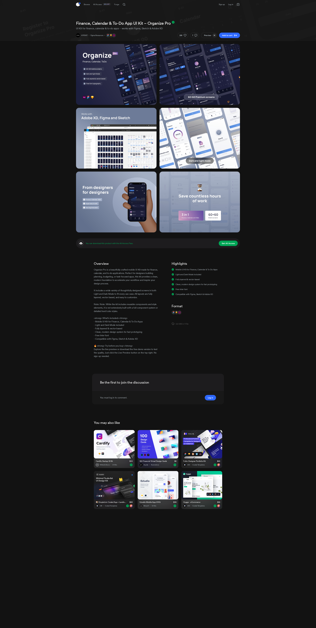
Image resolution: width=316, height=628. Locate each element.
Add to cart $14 (229, 35)
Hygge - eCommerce (191, 502)
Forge (116, 4)
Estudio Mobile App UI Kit (150, 502)
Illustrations (155, 465)
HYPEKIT (84, 35)
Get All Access (228, 243)
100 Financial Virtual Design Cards (153, 461)
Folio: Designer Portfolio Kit (194, 461)
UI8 (188, 465)
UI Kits (114, 465)
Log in (230, 4)
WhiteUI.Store (105, 465)
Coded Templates (198, 465)
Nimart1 (146, 506)
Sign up (222, 4)
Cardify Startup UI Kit (104, 461)
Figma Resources (96, 35)
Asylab (146, 465)
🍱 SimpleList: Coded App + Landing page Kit (111, 502)
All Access (101, 4)
